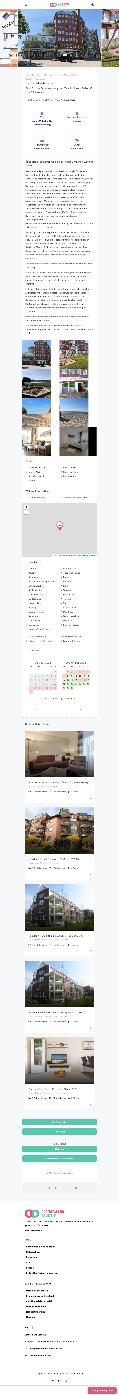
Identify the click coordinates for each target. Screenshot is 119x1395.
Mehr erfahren (33, 1230)
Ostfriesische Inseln (37, 1290)
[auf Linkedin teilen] (63, 1187)
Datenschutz (33, 1252)
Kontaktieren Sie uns (40, 1355)
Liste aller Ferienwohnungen (42, 1273)
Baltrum (59, 1149)
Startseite (29, 75)
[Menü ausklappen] (90, 798)
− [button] (27, 512)
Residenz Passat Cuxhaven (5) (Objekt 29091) (54, 859)
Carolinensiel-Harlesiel (39, 1301)
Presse (30, 1267)
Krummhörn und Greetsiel (40, 1296)
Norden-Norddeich (36, 1306)
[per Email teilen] (76, 1187)
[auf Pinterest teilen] (56, 1187)
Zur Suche (59, 1131)
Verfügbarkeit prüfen (102, 1390)
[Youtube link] (66, 1380)
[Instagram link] (59, 1380)
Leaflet (55, 555)
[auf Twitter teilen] (49, 1187)
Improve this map (89, 555)
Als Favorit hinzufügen (60, 1173)
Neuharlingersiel (35, 1311)
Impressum (32, 1257)
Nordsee (30, 1317)
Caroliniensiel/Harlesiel (59, 1158)
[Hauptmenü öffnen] (26, 4)
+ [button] (27, 507)
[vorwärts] (80, 709)
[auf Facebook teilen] (43, 1187)
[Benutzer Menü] (93, 4)
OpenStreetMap (75, 555)
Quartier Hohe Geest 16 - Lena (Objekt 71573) (53, 1089)
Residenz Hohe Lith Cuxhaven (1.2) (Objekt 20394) (56, 1012)
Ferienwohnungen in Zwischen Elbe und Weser (57, 75)
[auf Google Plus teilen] (69, 1187)
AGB (28, 1262)
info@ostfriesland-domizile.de (45, 1348)
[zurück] (35, 709)
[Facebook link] (53, 1380)
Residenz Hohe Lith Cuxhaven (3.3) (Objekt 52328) (56, 935)
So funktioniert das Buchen (40, 1246)
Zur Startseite (59, 1122)
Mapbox (64, 555)
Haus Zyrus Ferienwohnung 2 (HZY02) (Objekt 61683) (58, 782)
